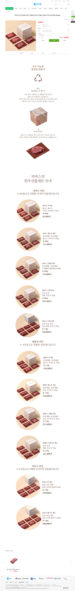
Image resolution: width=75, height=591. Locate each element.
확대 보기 (7, 49)
